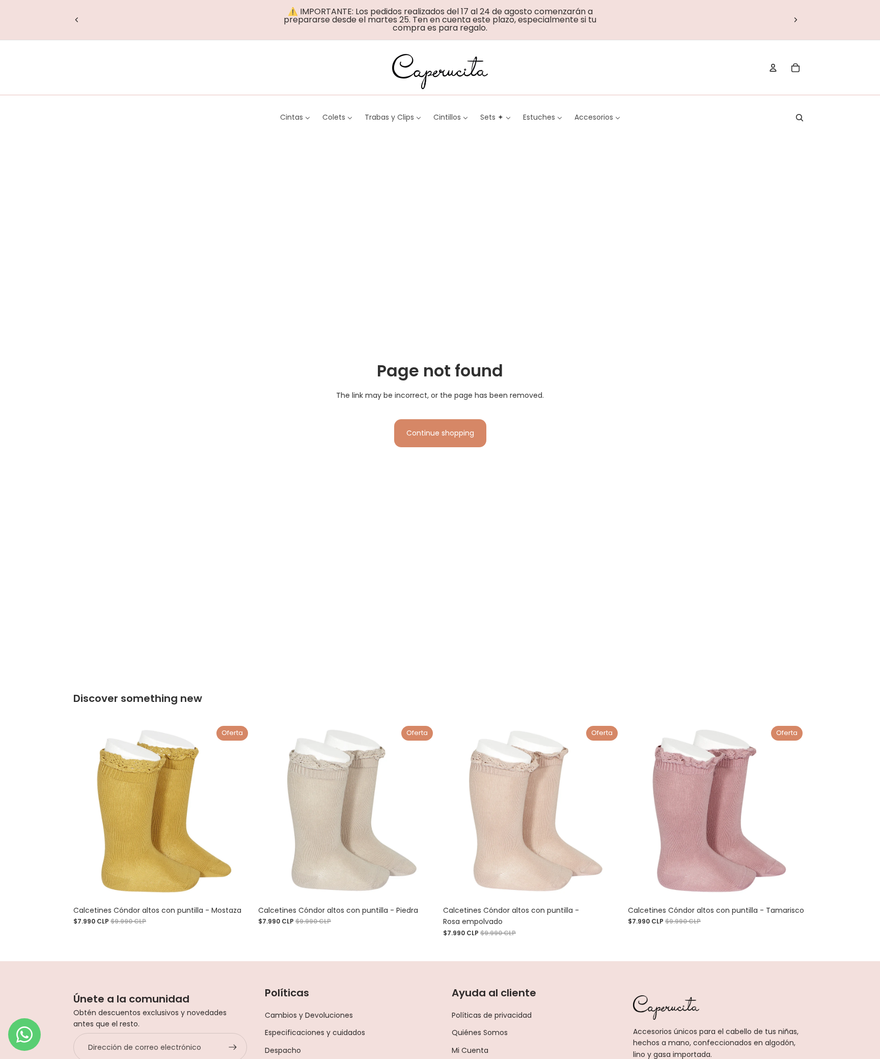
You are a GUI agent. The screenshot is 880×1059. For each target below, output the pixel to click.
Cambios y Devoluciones (309, 1015)
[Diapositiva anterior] (77, 20)
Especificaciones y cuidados (315, 1032)
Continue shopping (440, 433)
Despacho (283, 1050)
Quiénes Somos (480, 1032)
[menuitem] (295, 117)
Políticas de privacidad (492, 1015)
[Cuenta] (773, 68)
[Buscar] (799, 117)
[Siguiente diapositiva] (795, 20)
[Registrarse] (232, 1047)
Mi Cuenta (470, 1050)
